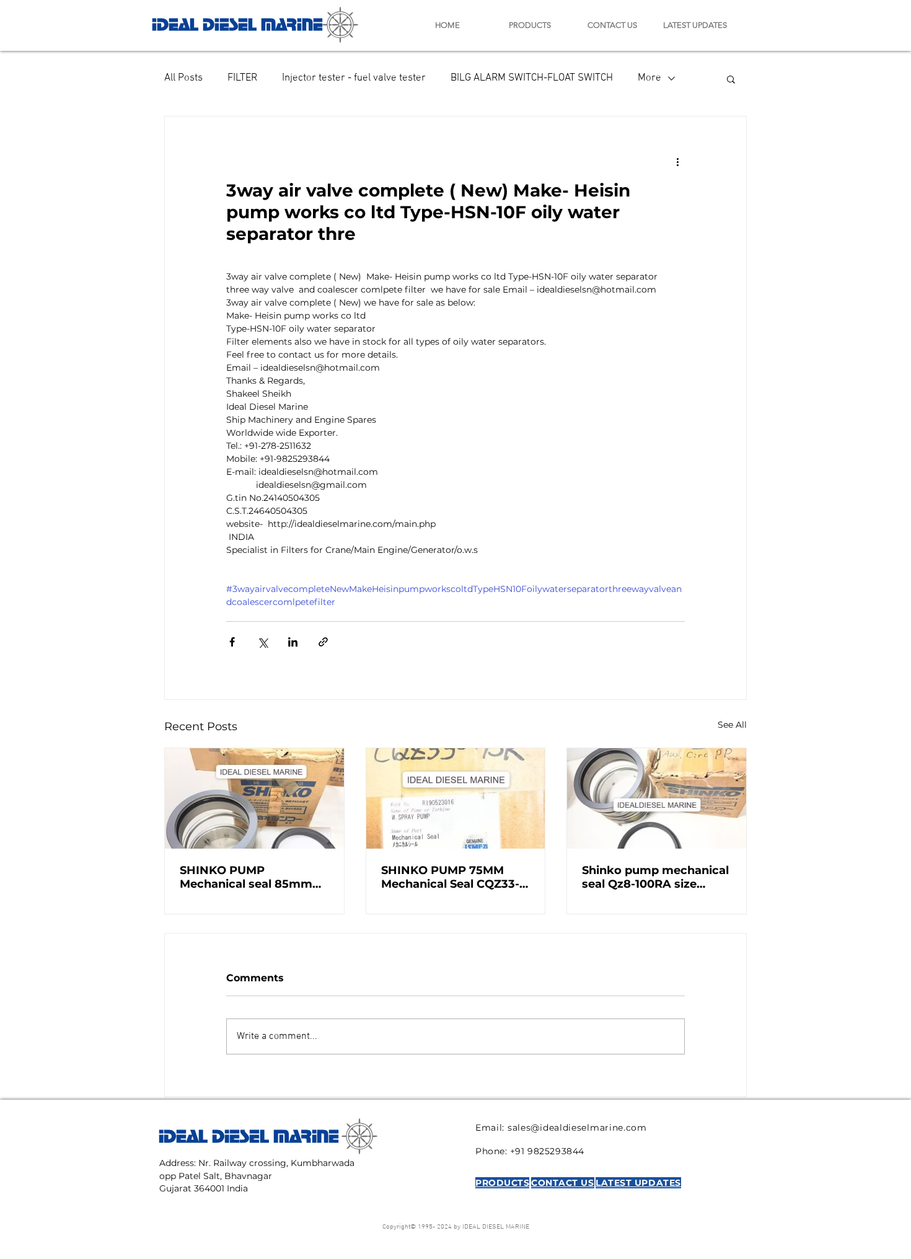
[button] (731, 79)
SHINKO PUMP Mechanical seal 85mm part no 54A (246, 877)
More (649, 78)
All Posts (183, 78)
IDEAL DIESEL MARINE (237, 22)
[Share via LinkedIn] (293, 642)
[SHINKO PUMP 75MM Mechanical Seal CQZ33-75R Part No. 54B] (455, 798)
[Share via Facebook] (232, 642)
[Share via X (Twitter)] (262, 642)
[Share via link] (323, 642)
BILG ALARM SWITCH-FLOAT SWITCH (532, 78)
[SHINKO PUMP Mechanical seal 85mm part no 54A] (254, 798)
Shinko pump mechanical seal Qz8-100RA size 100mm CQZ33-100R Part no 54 (655, 877)
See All (732, 724)
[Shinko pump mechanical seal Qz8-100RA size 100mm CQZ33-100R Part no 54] (656, 798)
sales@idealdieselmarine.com (577, 1127)
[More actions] (677, 161)
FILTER (242, 78)
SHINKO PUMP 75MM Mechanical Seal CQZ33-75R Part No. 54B (450, 877)
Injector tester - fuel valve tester (354, 78)
